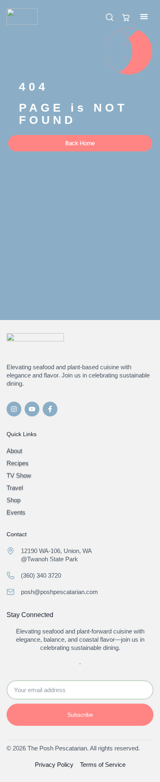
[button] (144, 16)
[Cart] (125, 17)
